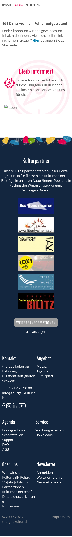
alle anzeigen (36, 331)
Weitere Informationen (36, 322)
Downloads (44, 435)
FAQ (5, 444)
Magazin (7, 4)
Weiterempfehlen (50, 477)
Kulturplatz (33, 4)
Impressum (11, 506)
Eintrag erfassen (14, 430)
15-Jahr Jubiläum (15, 482)
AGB (5, 449)
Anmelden (45, 472)
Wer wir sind (12, 472)
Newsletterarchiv (50, 482)
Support (8, 439)
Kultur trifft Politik (16, 477)
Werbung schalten (49, 430)
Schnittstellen (12, 435)
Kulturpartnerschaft (17, 491)
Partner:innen (13, 487)
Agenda (19, 4)
